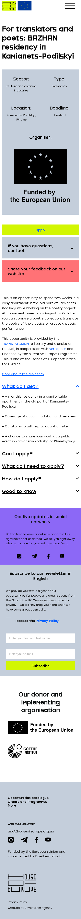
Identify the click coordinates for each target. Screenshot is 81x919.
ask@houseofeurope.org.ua (31, 831)
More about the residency (23, 374)
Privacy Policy (47, 621)
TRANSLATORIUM (15, 343)
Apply (40, 229)
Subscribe (40, 665)
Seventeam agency (38, 907)
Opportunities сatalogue (28, 797)
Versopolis (57, 349)
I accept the (37, 620)
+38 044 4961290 (21, 824)
